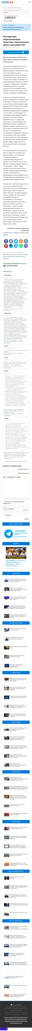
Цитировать (7, 310)
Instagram (12, 18)
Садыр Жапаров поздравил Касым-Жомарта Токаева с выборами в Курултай (18, 616)
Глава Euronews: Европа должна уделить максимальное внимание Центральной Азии (18, 580)
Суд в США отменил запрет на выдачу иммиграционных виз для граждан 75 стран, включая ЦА (18, 607)
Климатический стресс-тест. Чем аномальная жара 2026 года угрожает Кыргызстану (19, 864)
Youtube (10, 18)
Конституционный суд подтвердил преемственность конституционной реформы (18, 837)
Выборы (5, 7)
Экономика (11, 25)
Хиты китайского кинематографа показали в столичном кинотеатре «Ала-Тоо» (18, 715)
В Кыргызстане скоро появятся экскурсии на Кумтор (17, 805)
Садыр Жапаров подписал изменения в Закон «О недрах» (19, 814)
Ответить (7, 309)
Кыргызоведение (7, 10)
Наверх (26, 519)
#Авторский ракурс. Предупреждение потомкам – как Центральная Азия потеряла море (19, 887)
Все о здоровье (17, 10)
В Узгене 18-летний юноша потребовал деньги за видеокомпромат (16, 666)
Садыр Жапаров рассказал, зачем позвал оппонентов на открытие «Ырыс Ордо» (18, 598)
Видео (19, 7)
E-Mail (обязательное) (23, 473)
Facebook (7, 18)
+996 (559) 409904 (11, 266)
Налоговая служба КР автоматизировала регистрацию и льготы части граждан (18, 765)
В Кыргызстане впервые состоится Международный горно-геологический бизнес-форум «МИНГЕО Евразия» (19, 788)
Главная (5, 25)
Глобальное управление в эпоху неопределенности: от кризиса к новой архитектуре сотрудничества (18, 846)
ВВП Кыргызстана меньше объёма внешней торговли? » (15, 256)
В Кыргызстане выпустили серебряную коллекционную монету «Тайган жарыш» (18, 756)
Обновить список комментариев (16, 461)
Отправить (8, 515)
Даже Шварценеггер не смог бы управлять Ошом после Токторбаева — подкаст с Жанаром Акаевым (15, 563)
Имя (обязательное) (23, 469)
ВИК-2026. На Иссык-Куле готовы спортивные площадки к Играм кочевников (18, 688)
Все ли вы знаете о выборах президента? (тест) (16, 977)
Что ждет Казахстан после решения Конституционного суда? (18, 828)
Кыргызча (5, 12)
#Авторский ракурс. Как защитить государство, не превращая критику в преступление (19, 896)
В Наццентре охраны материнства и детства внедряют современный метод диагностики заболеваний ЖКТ (19, 963)
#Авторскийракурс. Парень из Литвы (18, 912)
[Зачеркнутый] (10, 477)
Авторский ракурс (12, 7)
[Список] (17, 477)
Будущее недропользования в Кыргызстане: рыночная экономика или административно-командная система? (18, 797)
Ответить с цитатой (17, 309)
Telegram (15, 18)
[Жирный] (4, 477)
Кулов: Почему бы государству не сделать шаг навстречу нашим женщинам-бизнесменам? (18, 738)
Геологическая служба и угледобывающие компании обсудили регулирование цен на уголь (19, 779)
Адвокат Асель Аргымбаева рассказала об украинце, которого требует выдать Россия (18, 589)
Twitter (5, 18)
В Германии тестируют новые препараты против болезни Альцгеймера (17, 954)
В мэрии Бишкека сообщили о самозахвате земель (17, 656)
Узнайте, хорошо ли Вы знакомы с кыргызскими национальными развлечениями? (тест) (18, 995)
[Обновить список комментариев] (13, 271)
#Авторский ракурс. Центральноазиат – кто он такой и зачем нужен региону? (19, 904)
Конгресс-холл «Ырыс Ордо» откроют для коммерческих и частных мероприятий (19, 729)
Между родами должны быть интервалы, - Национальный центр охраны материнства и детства (18, 937)
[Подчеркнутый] (8, 477)
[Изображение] (13, 477)
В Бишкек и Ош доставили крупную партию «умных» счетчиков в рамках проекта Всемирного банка (18, 747)
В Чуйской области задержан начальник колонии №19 (17, 638)
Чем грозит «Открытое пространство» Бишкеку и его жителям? (19, 855)
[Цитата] (15, 477)
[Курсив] (6, 477)
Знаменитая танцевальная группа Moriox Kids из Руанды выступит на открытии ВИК (18, 679)
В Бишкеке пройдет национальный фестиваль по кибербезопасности (18, 697)
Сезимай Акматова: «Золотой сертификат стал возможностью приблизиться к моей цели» (17, 706)
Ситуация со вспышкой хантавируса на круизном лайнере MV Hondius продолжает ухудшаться (18, 946)
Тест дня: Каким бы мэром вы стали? (18, 985)
